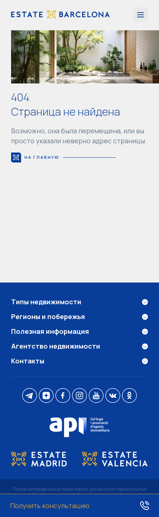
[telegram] (29, 396)
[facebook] (62, 396)
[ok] (129, 396)
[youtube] (96, 396)
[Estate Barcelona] (60, 15)
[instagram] (79, 396)
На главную (42, 157)
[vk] (112, 396)
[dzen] (46, 396)
